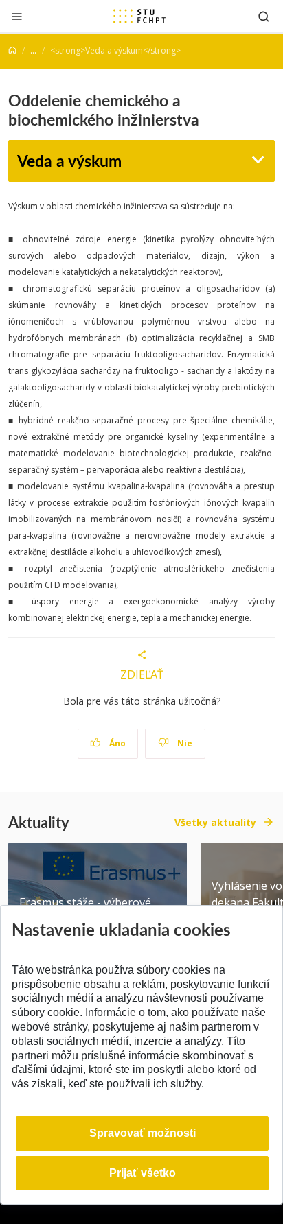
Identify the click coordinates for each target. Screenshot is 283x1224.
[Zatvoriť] (17, 16)
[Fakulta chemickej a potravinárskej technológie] (139, 16)
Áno (116, 743)
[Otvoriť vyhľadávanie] (264, 16)
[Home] (12, 50)
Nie (183, 743)
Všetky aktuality (215, 822)
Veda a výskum (69, 160)
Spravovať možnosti (142, 1133)
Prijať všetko (142, 1173)
